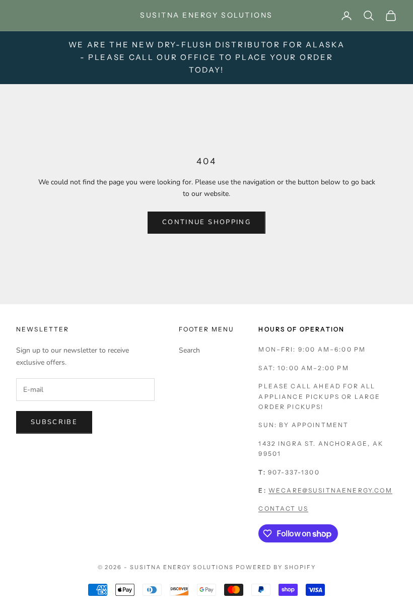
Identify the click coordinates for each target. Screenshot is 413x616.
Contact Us (283, 508)
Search (189, 350)
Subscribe (54, 422)
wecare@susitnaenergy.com (330, 490)
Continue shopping (206, 222)
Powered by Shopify (276, 567)
